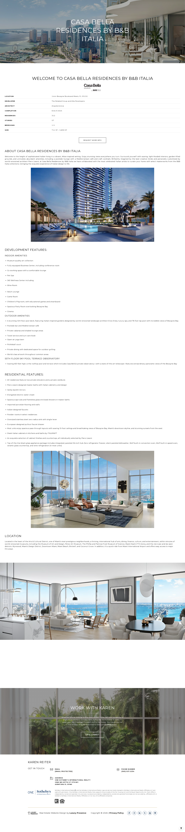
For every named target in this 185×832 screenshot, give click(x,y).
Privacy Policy (116, 813)
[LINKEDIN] (139, 813)
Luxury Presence (78, 813)
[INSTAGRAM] (134, 813)
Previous (5, 601)
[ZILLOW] (150, 813)
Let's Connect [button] (92, 735)
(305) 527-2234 (127, 771)
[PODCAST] (155, 813)
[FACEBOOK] (129, 813)
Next (179, 601)
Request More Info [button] (92, 140)
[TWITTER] (145, 813)
